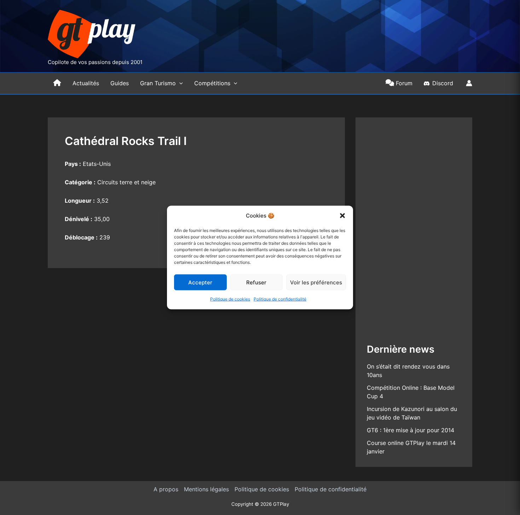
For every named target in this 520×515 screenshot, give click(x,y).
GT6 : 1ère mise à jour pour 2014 (410, 430)
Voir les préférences (316, 282)
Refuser (256, 282)
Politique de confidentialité (280, 299)
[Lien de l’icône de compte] (469, 83)
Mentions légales (206, 489)
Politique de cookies (230, 299)
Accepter (200, 282)
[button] (342, 215)
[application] (179, 83)
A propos (166, 489)
